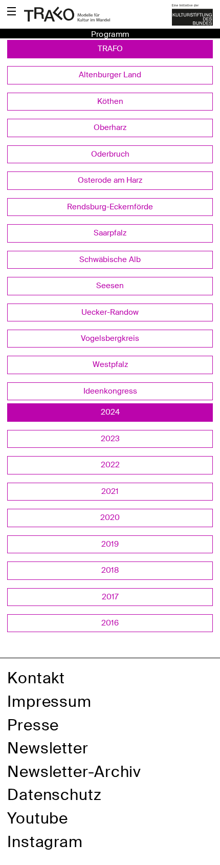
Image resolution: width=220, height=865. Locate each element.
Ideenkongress (110, 391)
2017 (110, 597)
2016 (110, 623)
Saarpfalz (110, 233)
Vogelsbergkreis (110, 338)
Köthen (110, 101)
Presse (33, 725)
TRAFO (110, 49)
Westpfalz (110, 364)
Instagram (45, 842)
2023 (110, 439)
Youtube (37, 818)
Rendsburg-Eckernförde (110, 207)
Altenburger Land (110, 75)
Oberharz (110, 127)
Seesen (110, 285)
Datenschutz (54, 795)
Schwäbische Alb (110, 259)
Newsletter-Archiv (74, 772)
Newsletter (48, 748)
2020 (110, 517)
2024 (110, 412)
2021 (110, 491)
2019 (110, 544)
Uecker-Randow (110, 312)
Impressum (49, 701)
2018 (110, 570)
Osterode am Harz (110, 180)
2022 (110, 465)
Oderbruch (110, 154)
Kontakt (36, 678)
